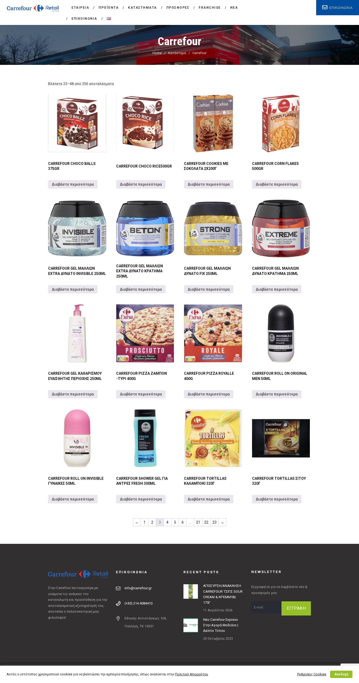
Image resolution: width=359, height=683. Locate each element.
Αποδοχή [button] (341, 674)
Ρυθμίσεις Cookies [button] (311, 674)
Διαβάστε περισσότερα (73, 184)
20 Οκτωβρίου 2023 (218, 638)
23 (214, 522)
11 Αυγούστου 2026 (218, 610)
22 (206, 522)
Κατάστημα (177, 53)
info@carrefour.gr (138, 588)
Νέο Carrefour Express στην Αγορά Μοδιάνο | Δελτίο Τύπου (220, 625)
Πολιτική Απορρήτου (191, 674)
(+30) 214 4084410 (138, 603)
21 (198, 522)
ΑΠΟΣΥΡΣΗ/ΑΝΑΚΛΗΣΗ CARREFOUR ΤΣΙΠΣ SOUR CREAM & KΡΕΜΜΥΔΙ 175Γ (223, 594)
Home (157, 53)
